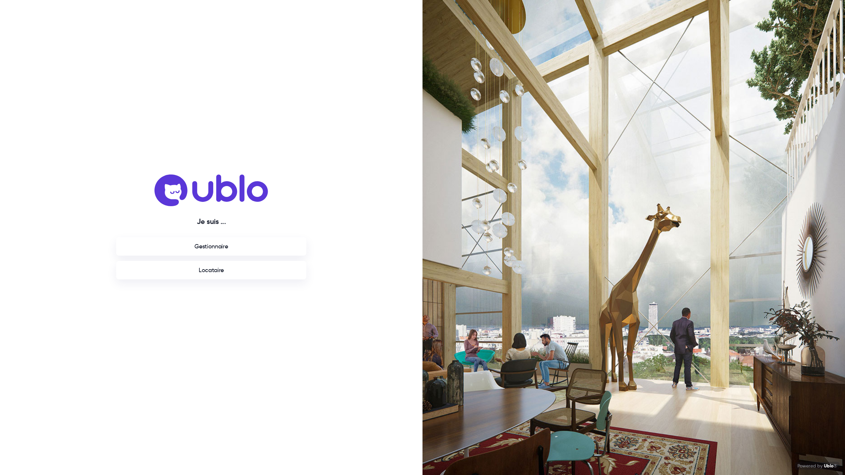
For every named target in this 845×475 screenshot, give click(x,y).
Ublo (828, 466)
